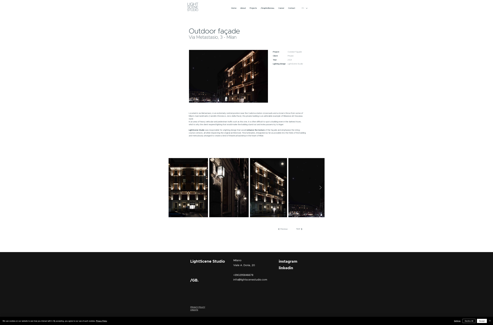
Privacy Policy (101, 321)
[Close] (489, 321)
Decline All (469, 321)
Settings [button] (457, 321)
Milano (237, 260)
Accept (482, 321)
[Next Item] (320, 188)
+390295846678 (243, 275)
